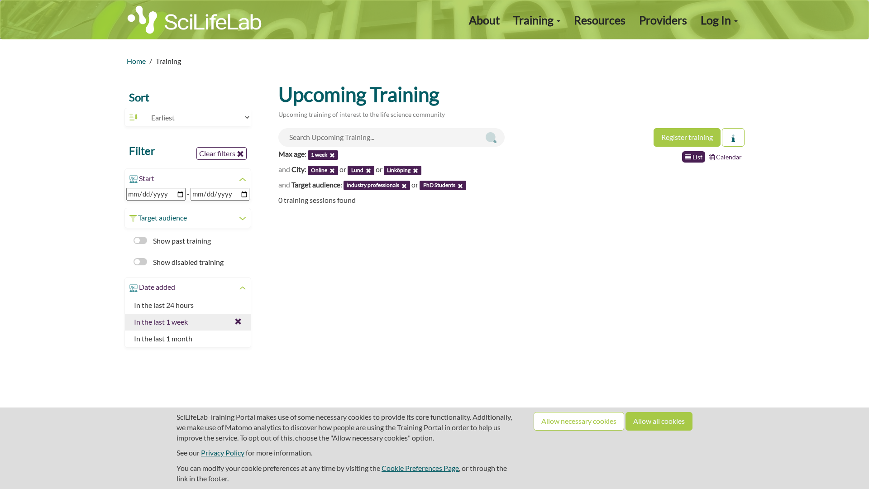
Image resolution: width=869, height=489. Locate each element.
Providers (663, 20)
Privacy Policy (222, 452)
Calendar (728, 157)
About (484, 20)
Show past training (181, 240)
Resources (599, 20)
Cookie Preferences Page (420, 468)
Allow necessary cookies (578, 421)
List (696, 157)
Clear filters (218, 153)
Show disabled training (188, 262)
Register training (687, 137)
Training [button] (534, 20)
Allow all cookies (659, 421)
